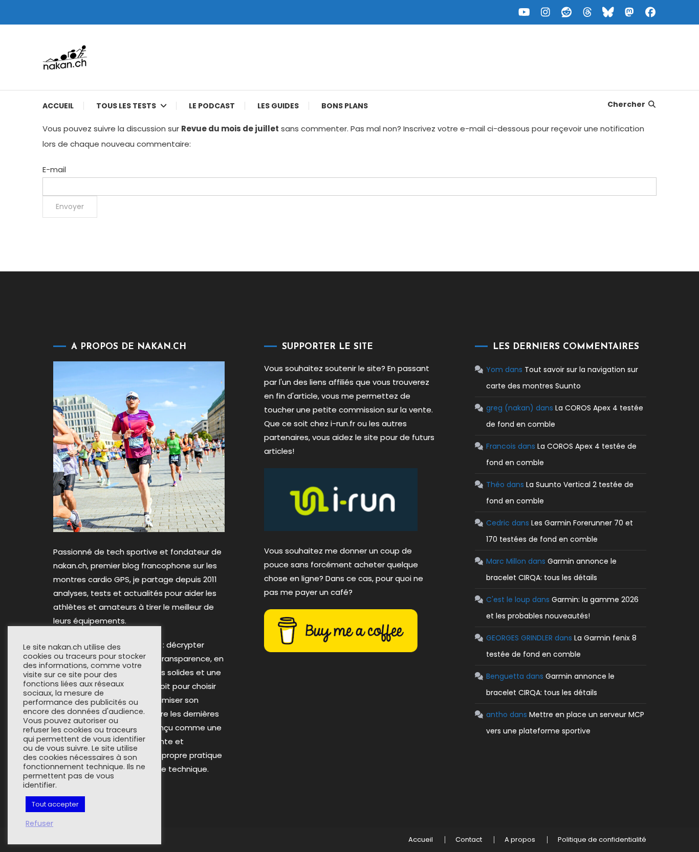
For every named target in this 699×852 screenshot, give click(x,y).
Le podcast (212, 106)
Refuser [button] (39, 823)
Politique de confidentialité (602, 839)
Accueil (58, 106)
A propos (520, 839)
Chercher (626, 104)
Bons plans (344, 106)
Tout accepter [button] (55, 804)
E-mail (54, 169)
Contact (468, 839)
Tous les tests (126, 106)
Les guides (278, 106)
